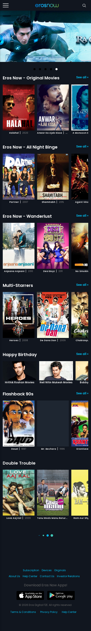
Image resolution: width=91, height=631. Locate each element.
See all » (82, 77)
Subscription (31, 570)
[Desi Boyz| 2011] (53, 246)
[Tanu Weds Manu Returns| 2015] (53, 493)
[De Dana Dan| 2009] (53, 315)
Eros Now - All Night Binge (30, 147)
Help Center (30, 576)
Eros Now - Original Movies (31, 78)
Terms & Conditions (23, 612)
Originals (60, 570)
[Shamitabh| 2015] (53, 177)
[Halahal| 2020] (18, 107)
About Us (14, 576)
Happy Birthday (20, 355)
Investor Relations (68, 576)
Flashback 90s (18, 394)
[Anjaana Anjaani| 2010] (18, 246)
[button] (34, 69)
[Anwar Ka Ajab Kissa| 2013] (53, 107)
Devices (47, 570)
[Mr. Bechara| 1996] (53, 423)
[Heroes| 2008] (18, 315)
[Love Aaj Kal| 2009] (18, 493)
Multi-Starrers (18, 285)
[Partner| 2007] (18, 177)
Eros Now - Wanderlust (27, 216)
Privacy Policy (49, 612)
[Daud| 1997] (18, 423)
